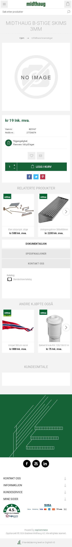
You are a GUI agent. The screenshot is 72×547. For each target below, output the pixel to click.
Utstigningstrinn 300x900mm (54, 229)
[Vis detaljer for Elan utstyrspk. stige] (18, 210)
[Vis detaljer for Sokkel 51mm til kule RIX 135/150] (54, 326)
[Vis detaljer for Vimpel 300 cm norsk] (18, 326)
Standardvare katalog (22, 279)
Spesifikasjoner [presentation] (36, 253)
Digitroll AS (50, 542)
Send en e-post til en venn (40, 155)
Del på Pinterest (42, 176)
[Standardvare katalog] (9, 279)
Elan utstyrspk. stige (18, 229)
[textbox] (32, 11)
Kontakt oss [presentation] (36, 263)
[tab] (36, 243)
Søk (68, 11)
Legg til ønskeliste (31, 155)
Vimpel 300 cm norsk (18, 345)
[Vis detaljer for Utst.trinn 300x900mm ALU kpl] (54, 210)
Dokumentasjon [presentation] (36, 243)
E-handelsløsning (29, 542)
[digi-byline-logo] (19, 542)
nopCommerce (41, 530)
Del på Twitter (36, 176)
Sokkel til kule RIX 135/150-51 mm (54, 345)
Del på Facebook (29, 176)
